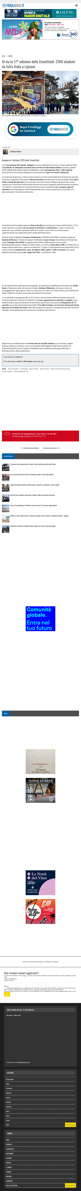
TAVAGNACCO (10, 1149)
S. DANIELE (9, 1167)
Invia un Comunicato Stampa (33, 962)
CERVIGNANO (9, 1153)
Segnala (55, 962)
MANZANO (8, 1176)
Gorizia (8, 1097)
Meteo (6, 713)
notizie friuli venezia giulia (60, 369)
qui (42, 361)
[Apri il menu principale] (76, 5)
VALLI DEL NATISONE (11, 1185)
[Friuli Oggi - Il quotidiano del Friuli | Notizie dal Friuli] (37, 5)
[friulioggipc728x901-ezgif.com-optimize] (40, 16)
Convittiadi (24, 369)
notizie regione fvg (21, 371)
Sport (7, 1111)
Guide (7, 1120)
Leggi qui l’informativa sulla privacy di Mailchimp (48, 989)
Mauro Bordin (33, 369)
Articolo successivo (50, 448)
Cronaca (8, 1102)
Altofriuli (8, 1093)
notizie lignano (7, 371)
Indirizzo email (9, 980)
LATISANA (8, 1158)
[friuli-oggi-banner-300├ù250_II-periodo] (40, 630)
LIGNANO (8, 1172)
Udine (7, 1084)
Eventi (8, 1116)
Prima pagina (10, 1079)
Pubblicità (48, 962)
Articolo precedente (31, 448)
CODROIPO (9, 1144)
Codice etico (17, 1015)
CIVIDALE (8, 1163)
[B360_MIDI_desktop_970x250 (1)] (40, 38)
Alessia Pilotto (16, 151)
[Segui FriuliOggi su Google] (40, 129)
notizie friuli (44, 369)
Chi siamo (9, 1015)
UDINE (7, 1140)
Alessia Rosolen (13, 369)
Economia (8, 1106)
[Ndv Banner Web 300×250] (40, 894)
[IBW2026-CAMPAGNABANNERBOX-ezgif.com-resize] (40, 923)
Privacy (6, 986)
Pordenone (9, 1088)
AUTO (7, 1125)
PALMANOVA (9, 1181)
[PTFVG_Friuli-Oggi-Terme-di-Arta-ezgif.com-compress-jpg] (40, 801)
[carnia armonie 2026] (40, 773)
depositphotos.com (24, 1062)
